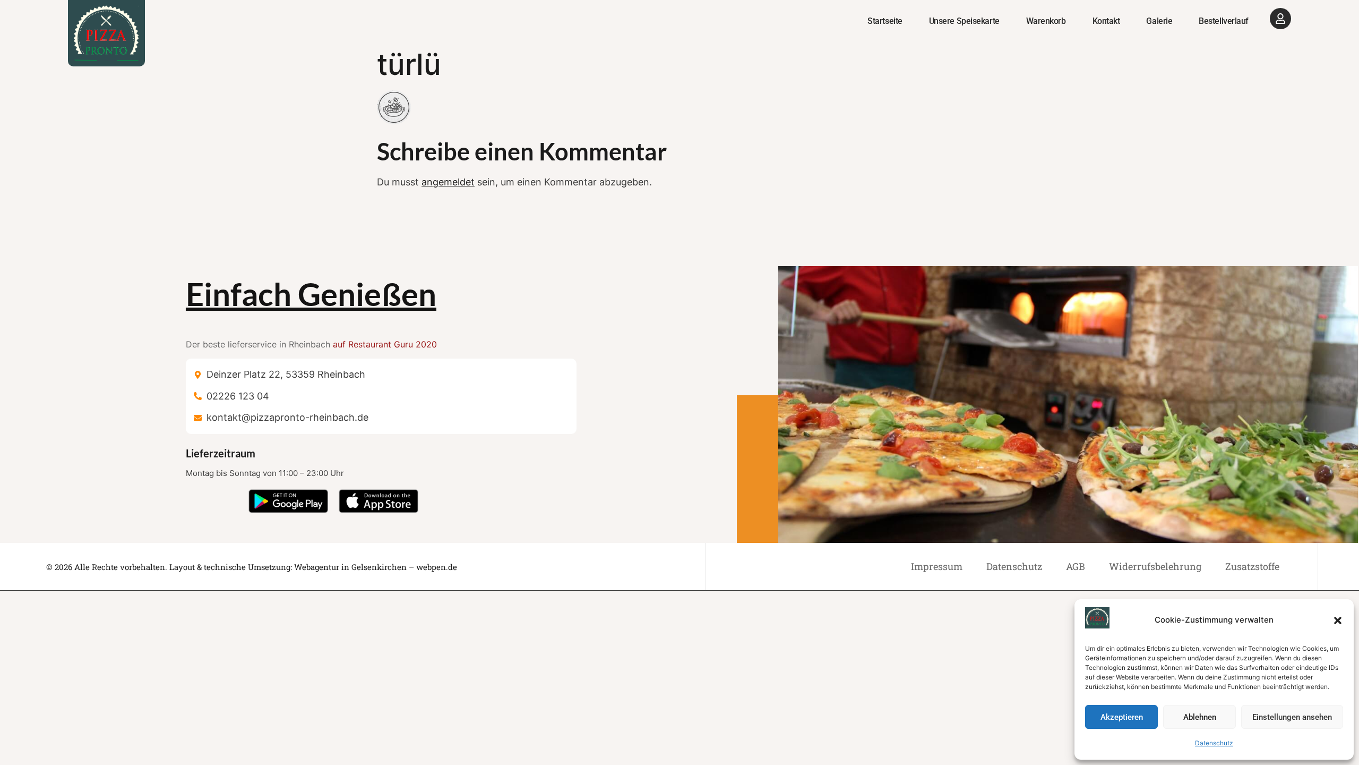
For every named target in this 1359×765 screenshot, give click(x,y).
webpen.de (436, 567)
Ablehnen (1199, 717)
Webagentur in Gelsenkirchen (350, 567)
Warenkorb (1046, 21)
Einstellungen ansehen (1292, 717)
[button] (1337, 620)
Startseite (884, 21)
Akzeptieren (1121, 717)
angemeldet (448, 182)
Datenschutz (1214, 743)
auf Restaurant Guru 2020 (385, 344)
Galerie (1159, 21)
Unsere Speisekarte (964, 21)
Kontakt (1106, 21)
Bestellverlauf (1224, 21)
